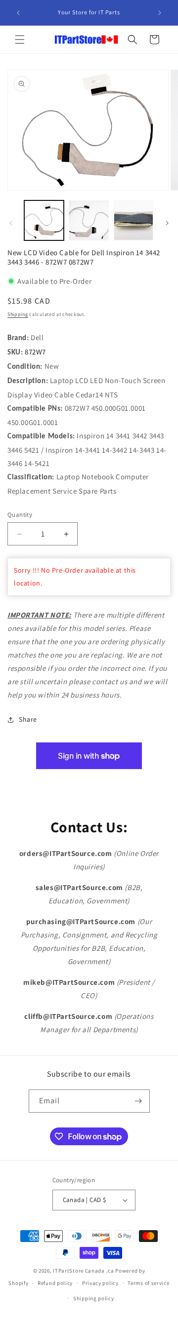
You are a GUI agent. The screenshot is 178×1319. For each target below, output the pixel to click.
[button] (20, 39)
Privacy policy (100, 1283)
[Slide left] (11, 223)
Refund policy (55, 1283)
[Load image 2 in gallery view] (88, 220)
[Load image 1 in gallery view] (44, 220)
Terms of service (148, 1283)
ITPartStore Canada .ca (83, 1270)
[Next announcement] (160, 13)
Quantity (19, 514)
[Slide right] (167, 223)
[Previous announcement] (18, 13)
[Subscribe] (138, 1101)
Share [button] (28, 719)
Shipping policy (93, 1298)
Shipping (17, 314)
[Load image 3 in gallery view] (133, 220)
